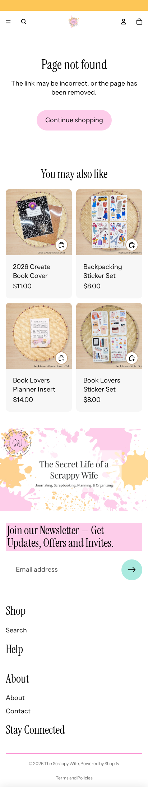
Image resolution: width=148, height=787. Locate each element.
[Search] (24, 21)
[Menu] (8, 21)
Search (16, 630)
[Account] (123, 21)
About (15, 698)
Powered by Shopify (99, 763)
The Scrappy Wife (61, 763)
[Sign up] (131, 569)
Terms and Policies (74, 778)
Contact (18, 711)
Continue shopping (74, 120)
